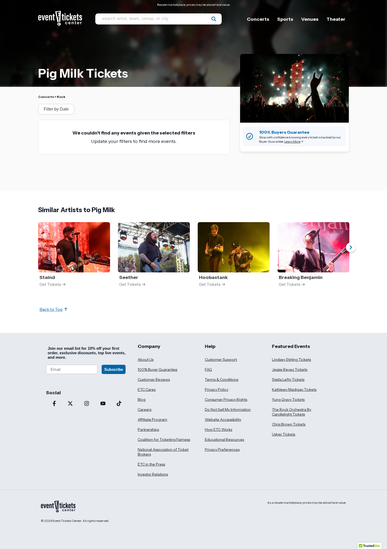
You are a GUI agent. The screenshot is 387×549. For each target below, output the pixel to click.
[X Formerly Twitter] (70, 404)
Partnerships (148, 429)
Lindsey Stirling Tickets (291, 359)
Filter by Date (56, 109)
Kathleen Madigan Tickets (294, 389)
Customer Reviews (154, 379)
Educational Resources (224, 439)
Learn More (292, 141)
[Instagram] (86, 404)
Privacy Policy (216, 389)
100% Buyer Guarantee (157, 369)
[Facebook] (54, 404)
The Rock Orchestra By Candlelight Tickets (291, 412)
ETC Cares (147, 389)
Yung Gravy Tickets (288, 399)
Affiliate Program (152, 419)
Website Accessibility (223, 419)
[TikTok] (119, 404)
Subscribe (113, 369)
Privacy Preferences (222, 449)
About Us (145, 359)
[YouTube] (103, 404)
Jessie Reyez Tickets (289, 369)
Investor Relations (153, 474)
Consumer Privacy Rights (226, 399)
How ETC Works (218, 429)
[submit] (214, 19)
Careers (144, 409)
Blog (142, 399)
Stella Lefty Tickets (288, 379)
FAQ (208, 369)
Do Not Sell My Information (228, 409)
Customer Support (221, 359)
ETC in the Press (151, 464)
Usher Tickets (283, 434)
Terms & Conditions (221, 379)
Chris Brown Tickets (288, 424)
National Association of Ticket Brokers (163, 452)
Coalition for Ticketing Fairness (164, 439)
